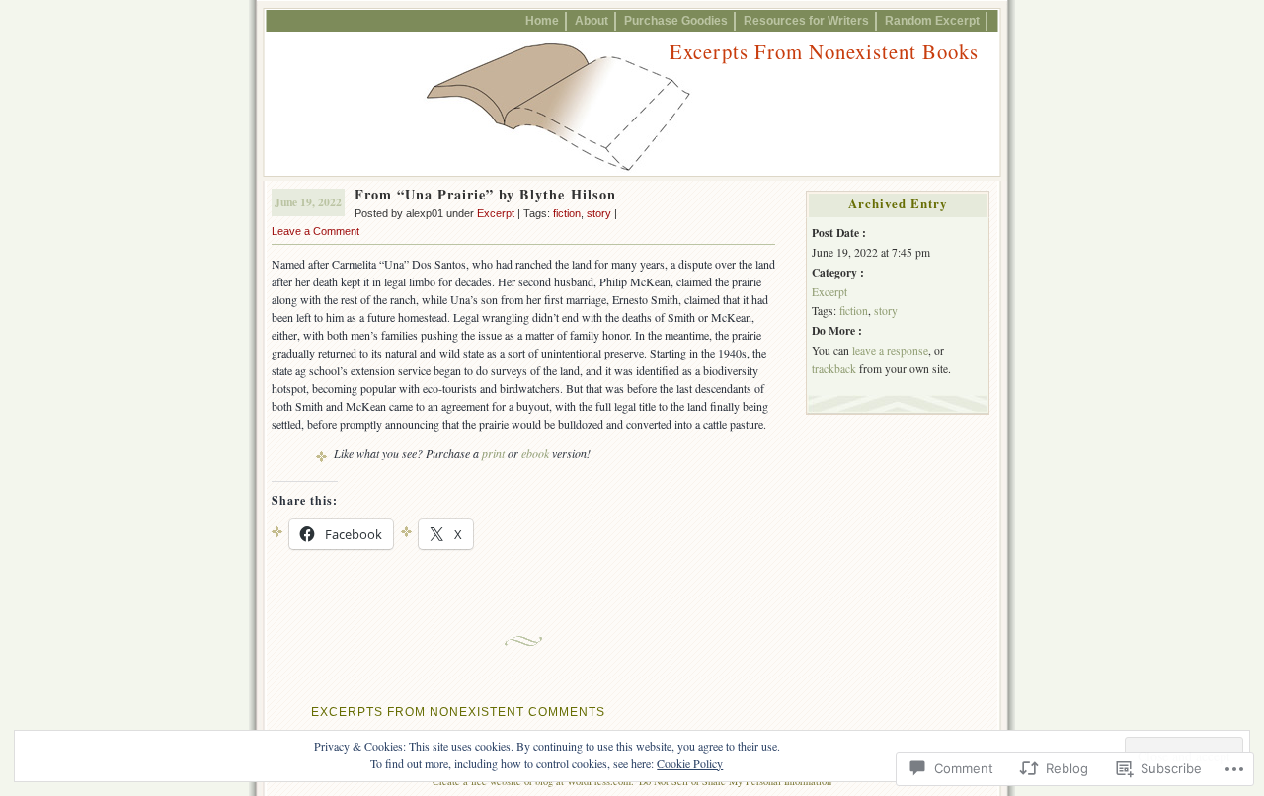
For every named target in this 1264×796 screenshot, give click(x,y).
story (599, 213)
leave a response (890, 350)
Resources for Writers (806, 20)
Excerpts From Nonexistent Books (824, 51)
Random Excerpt (932, 20)
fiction (567, 213)
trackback (834, 368)
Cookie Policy (690, 763)
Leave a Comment (315, 231)
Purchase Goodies (676, 20)
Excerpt (495, 213)
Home (542, 20)
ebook (535, 453)
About (591, 20)
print (493, 453)
